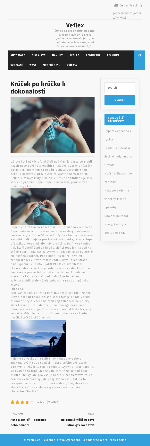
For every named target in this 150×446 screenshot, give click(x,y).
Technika (113, 55)
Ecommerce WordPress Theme (104, 440)
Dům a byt (39, 55)
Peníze (74, 55)
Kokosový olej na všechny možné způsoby (116, 199)
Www (32, 65)
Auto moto (18, 55)
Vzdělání (17, 65)
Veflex (75, 25)
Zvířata (72, 65)
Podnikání (93, 55)
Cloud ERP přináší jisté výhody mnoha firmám (118, 157)
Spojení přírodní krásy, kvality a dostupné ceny (116, 224)
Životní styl (51, 65)
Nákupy (57, 55)
